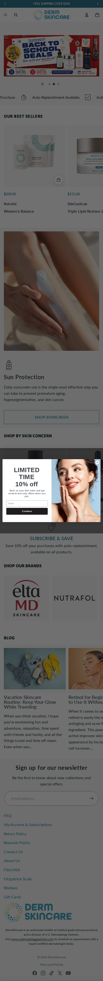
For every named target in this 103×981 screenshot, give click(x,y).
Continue (27, 511)
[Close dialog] (97, 462)
